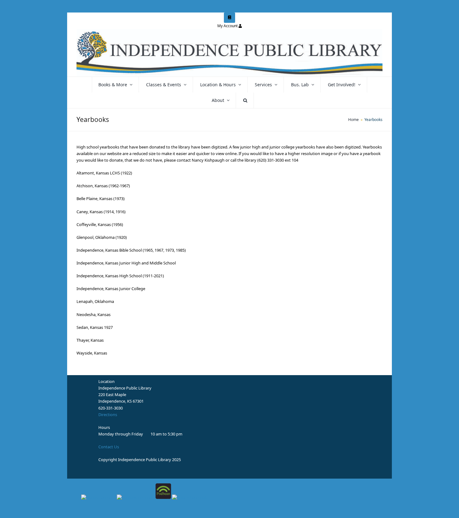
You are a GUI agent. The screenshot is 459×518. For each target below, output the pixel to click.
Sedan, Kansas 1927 (94, 327)
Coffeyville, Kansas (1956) (99, 224)
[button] (245, 100)
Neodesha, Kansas (93, 314)
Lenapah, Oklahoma (95, 301)
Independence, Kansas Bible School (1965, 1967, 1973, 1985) (131, 250)
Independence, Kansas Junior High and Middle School (126, 263)
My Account (227, 25)
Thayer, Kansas (90, 340)
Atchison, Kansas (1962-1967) (103, 186)
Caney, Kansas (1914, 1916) (101, 211)
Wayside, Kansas (91, 353)
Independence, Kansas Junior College (110, 288)
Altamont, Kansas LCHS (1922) (104, 173)
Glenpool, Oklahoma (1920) (101, 237)
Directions (107, 414)
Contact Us (108, 447)
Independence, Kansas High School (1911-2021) (120, 276)
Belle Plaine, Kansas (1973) (100, 198)
